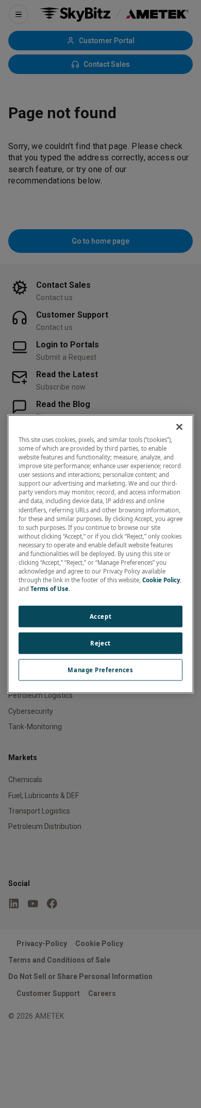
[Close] (179, 427)
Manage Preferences (100, 670)
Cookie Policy (161, 580)
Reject (100, 643)
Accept (100, 616)
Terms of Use (49, 589)
